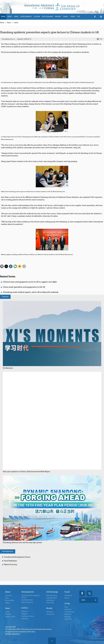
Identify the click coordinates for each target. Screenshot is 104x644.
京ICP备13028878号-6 (12, 634)
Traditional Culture (27, 616)
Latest (16, 23)
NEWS (16, 16)
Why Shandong (51, 595)
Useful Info (68, 619)
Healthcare (68, 609)
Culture (24, 608)
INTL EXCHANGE (47, 16)
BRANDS (58, 16)
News (9, 23)
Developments (7, 551)
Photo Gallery (9, 600)
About (7, 592)
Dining (66, 598)
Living (67, 604)
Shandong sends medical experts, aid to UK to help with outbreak (30, 292)
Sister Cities (50, 603)
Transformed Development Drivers (17, 557)
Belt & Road (50, 600)
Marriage (67, 617)
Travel (67, 592)
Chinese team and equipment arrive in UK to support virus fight (30, 282)
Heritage (24, 614)
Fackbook (82, 593)
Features (5, 297)
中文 (78, 16)
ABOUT (9, 16)
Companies (50, 614)
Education (67, 614)
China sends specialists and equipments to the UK (24, 287)
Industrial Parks (51, 598)
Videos (7, 603)
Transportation (69, 612)
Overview (8, 595)
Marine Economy (10, 565)
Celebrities (25, 619)
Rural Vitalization (10, 561)
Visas (66, 607)
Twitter (89, 593)
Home (2, 23)
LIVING (72, 16)
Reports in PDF (10, 617)
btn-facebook (95, 17)
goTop (52, 641)
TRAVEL (65, 16)
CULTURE (37, 16)
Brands (49, 608)
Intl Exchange (52, 592)
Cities (7, 598)
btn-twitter (101, 17)
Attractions (68, 595)
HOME (3, 16)
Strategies (49, 612)
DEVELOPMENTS (26, 16)
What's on (24, 611)
